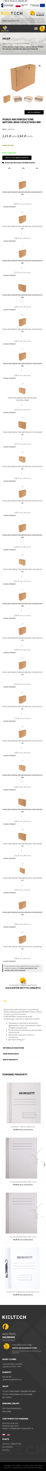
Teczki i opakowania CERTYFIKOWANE (17, 1394)
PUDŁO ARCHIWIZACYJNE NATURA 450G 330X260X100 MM (22, 673)
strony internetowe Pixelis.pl (33, 1468)
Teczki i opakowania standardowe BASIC (19, 1391)
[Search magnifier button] (42, 20)
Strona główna (7, 47)
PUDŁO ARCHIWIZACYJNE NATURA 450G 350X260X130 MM (22, 227)
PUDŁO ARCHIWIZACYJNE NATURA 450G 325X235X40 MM (22, 879)
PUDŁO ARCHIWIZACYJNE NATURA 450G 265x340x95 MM (22, 570)
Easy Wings (7, 1397)
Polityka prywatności (11, 1408)
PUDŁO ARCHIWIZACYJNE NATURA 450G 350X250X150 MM (22, 330)
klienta (40, 14)
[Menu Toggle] (36, 28)
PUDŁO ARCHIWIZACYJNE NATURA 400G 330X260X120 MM (22, 639)
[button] (40, 66)
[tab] (23, 1001)
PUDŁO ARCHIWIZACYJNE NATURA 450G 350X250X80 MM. (22, 433)
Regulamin (6, 1411)
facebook (9, 1335)
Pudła (16, 47)
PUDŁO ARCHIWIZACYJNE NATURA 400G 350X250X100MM (22, 399)
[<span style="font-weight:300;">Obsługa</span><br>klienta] (32, 13)
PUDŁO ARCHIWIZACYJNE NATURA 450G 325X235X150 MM (22, 742)
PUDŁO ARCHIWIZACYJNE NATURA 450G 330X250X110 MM (22, 707)
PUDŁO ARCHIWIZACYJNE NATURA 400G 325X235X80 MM (22, 845)
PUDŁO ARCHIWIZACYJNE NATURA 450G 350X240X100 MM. (22, 467)
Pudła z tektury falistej (28, 47)
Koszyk (5, 1450)
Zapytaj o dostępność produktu (17, 158)
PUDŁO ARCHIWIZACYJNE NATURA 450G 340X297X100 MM (22, 502)
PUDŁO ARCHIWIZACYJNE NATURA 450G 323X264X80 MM (22, 947)
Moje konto (7, 1447)
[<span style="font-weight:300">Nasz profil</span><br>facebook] (5, 1327)
